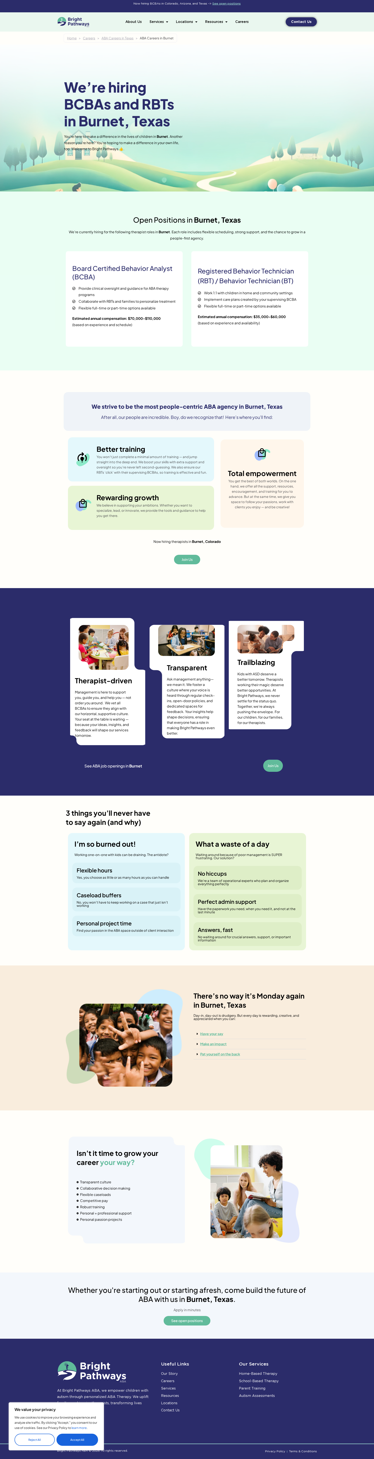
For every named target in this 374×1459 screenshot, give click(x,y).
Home (72, 38)
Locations (184, 22)
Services (157, 22)
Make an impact (213, 1044)
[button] (249, 1034)
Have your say (211, 1033)
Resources (214, 22)
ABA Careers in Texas (118, 38)
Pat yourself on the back (220, 1054)
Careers (242, 22)
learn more (79, 1428)
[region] (56, 1426)
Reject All (34, 1439)
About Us (133, 22)
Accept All (77, 1439)
